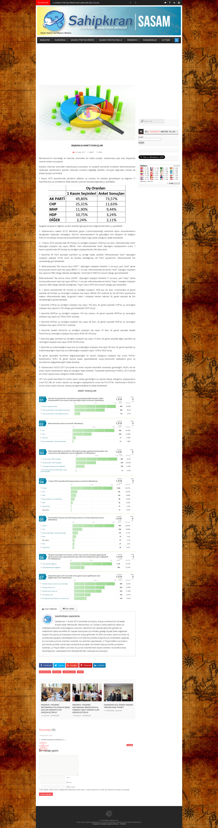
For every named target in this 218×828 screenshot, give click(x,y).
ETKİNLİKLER (55, 716)
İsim (68, 777)
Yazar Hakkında (50, 609)
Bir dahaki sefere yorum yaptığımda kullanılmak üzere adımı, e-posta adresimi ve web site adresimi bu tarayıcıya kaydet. (85, 790)
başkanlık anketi (45, 672)
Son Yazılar (69, 608)
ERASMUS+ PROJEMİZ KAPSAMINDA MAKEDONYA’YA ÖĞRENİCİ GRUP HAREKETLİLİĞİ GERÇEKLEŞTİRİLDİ (85, 709)
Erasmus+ (46, 716)
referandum (56, 672)
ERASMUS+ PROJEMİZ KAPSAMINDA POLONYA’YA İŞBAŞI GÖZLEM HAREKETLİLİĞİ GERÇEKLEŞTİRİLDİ (55, 709)
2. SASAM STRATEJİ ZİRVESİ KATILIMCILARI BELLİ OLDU (76, 3)
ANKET (91, 152)
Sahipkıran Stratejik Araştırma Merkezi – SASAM (109, 824)
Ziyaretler (118, 710)
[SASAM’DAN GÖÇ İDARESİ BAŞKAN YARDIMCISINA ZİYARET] (118, 701)
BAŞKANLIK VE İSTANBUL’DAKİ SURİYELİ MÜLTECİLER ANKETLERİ (44, 746)
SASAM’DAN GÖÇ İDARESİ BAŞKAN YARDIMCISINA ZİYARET (118, 706)
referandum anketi (69, 672)
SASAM (80, 672)
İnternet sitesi (71, 787)
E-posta (69, 782)
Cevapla (129, 745)
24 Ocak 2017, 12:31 (46, 735)
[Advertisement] (109, 62)
